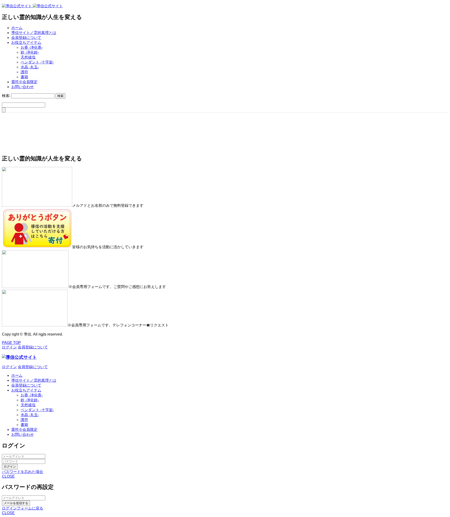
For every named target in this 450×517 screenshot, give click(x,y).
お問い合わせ (22, 87)
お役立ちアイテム (26, 42)
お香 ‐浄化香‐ (32, 47)
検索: (6, 96)
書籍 (24, 77)
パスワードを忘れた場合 (22, 472)
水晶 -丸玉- (30, 67)
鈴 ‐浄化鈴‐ (30, 52)
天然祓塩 (28, 57)
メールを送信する (16, 503)
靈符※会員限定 (24, 82)
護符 (24, 72)
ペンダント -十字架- (37, 62)
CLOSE (8, 476)
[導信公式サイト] (32, 6)
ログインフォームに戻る (22, 508)
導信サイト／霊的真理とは (33, 33)
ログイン (10, 466)
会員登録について (26, 38)
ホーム (16, 28)
